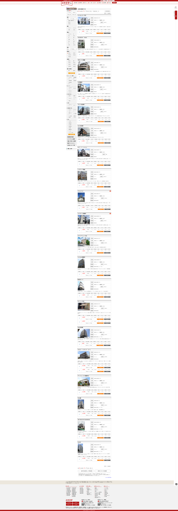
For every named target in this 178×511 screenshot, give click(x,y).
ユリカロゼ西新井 (81, 257)
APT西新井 (80, 82)
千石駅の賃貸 (73, 495)
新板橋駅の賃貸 (74, 493)
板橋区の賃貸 (81, 493)
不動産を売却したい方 (97, 497)
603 (79, 414)
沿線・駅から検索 (71, 141)
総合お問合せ (69, 502)
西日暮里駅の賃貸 (74, 492)
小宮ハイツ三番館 (81, 60)
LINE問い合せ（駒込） (98, 493)
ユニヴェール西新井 (82, 213)
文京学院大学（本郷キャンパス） (89, 489)
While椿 (79, 398)
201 (79, 76)
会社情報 (106, 494)
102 (79, 366)
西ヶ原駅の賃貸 (68, 492)
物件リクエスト (71, 143)
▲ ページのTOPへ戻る (108, 477)
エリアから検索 (71, 139)
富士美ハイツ (80, 279)
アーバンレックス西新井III (83, 375)
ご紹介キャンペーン (97, 496)
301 (79, 230)
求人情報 (106, 496)
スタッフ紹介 (91, 2)
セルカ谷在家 (80, 125)
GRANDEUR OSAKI (82, 37)
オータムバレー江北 (82, 15)
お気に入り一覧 (71, 145)
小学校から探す (69, 14)
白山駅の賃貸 (68, 495)
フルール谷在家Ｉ (81, 104)
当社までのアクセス (107, 495)
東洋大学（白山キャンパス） (89, 492)
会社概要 (105, 2)
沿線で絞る (74, 12)
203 (79, 120)
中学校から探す (74, 14)
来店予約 (76, 502)
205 (79, 370)
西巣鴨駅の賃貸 (74, 494)
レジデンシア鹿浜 (81, 169)
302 (79, 54)
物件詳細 (107, 33)
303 (79, 185)
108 (79, 436)
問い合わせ (109, 2)
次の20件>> (109, 13)
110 (79, 392)
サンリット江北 (81, 301)
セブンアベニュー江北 (82, 235)
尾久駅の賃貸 (73, 496)
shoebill (79, 442)
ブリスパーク (80, 191)
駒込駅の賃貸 (68, 493)
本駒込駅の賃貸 (68, 494)
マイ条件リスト (111, 0)
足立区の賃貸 (81, 492)
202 (79, 295)
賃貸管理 (80, 2)
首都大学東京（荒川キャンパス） (89, 494)
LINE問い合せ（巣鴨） (98, 494)
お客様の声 (99, 2)
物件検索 (76, 2)
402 (79, 344)
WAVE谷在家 (80, 327)
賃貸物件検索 (70, 137)
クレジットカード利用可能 (98, 492)
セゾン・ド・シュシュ (82, 147)
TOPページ (67, 7)
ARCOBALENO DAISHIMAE (84, 419)
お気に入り (100, 33)
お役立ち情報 (106, 493)
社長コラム (85, 2)
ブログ (95, 2)
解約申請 (114, 2)
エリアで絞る (69, 12)
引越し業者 (96, 495)
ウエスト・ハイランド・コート (84, 349)
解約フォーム (69, 504)
